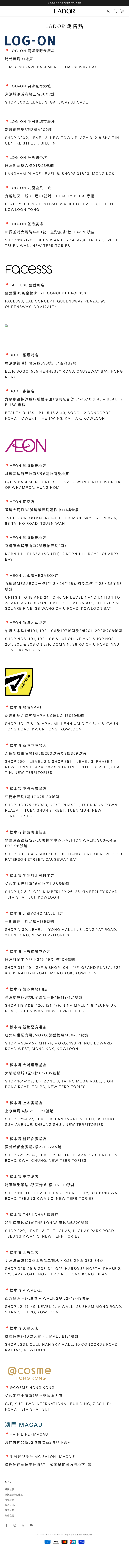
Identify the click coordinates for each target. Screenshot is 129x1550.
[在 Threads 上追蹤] (23, 1525)
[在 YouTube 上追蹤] (31, 1525)
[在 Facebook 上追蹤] (6, 1525)
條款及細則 (10, 1505)
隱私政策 (9, 1499)
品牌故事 (9, 1489)
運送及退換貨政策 (14, 1494)
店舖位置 (9, 1510)
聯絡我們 (9, 1515)
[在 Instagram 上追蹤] (14, 1525)
